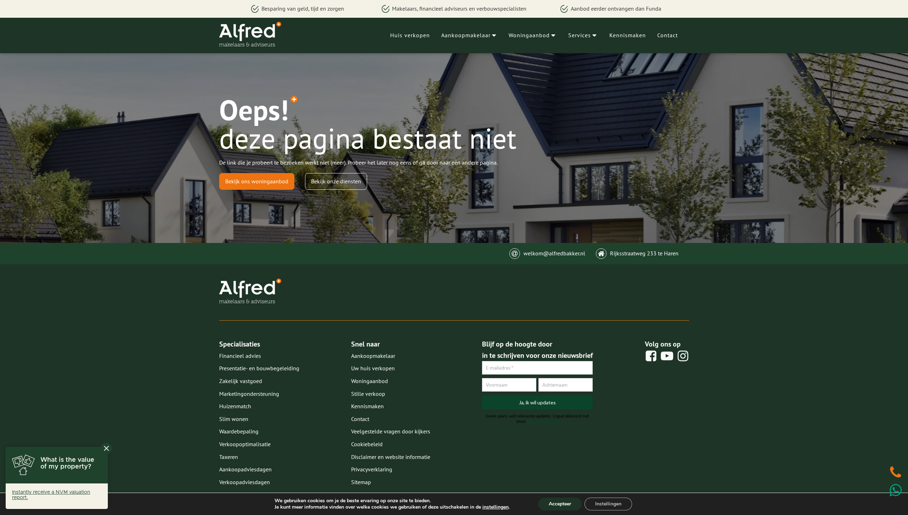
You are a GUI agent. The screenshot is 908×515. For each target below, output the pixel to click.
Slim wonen (233, 418)
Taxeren (228, 456)
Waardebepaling (239, 431)
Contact (667, 35)
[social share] (651, 356)
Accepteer (560, 503)
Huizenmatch (235, 406)
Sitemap (361, 482)
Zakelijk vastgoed (240, 380)
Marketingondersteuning (249, 393)
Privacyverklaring (371, 469)
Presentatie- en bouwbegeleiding (259, 368)
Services (579, 35)
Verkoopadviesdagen (244, 482)
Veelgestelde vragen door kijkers (390, 431)
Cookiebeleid (367, 444)
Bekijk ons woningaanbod (256, 181)
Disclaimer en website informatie (390, 456)
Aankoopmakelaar (466, 35)
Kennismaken (627, 35)
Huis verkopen (410, 35)
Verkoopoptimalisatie (245, 444)
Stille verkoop (368, 393)
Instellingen (608, 503)
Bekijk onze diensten (336, 181)
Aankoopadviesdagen (245, 469)
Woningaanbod (529, 35)
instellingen (495, 507)
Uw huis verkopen (373, 368)
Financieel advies (240, 355)
